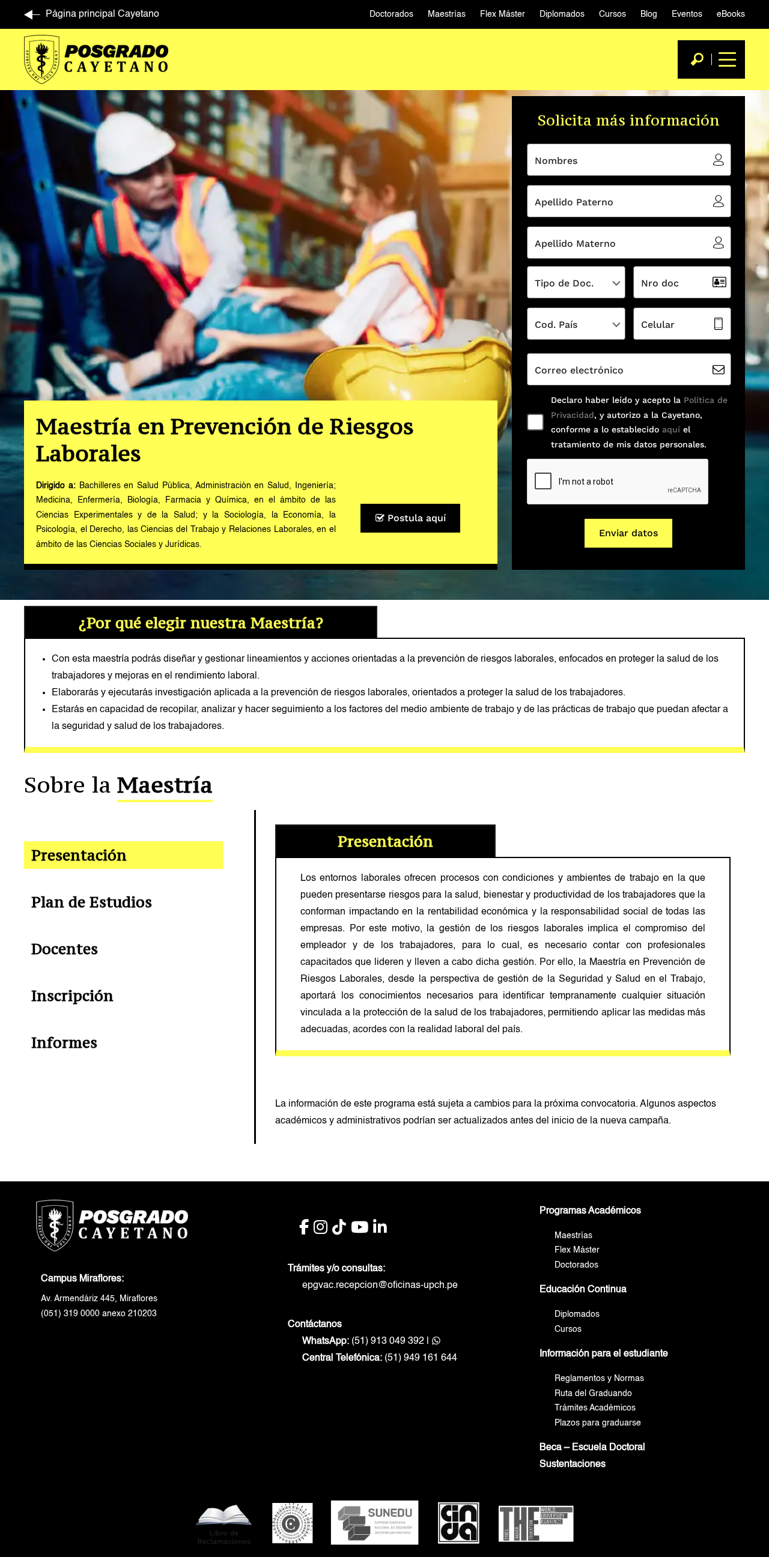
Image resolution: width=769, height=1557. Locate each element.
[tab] (123, 855)
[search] (696, 59)
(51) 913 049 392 (363, 1341)
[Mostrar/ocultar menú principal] (725, 59)
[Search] (696, 59)
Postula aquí (415, 518)
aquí (669, 429)
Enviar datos (628, 533)
